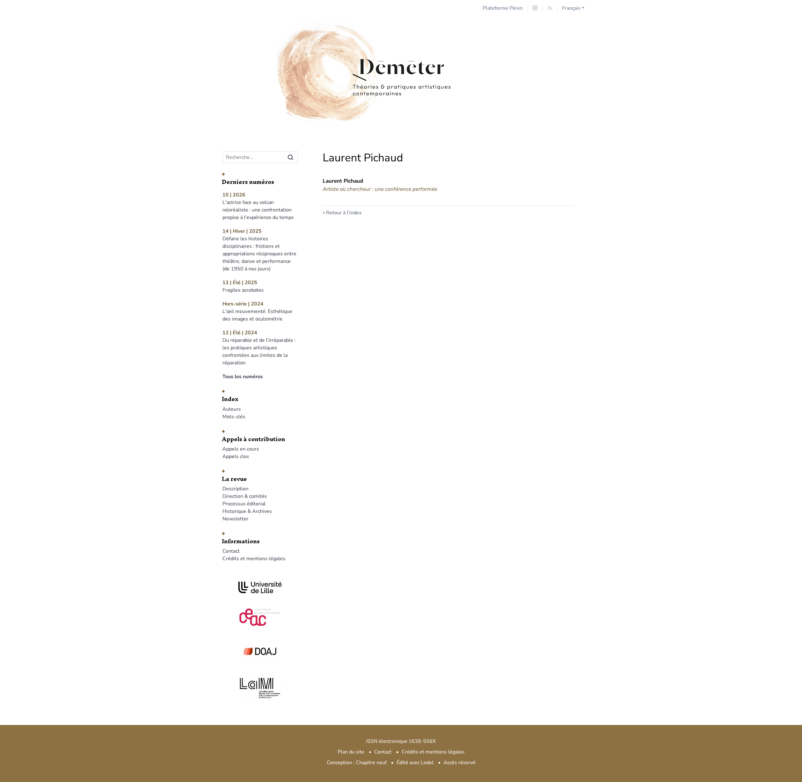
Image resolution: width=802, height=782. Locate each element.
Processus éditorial (244, 503)
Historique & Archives (247, 511)
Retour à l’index (344, 212)
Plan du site (351, 751)
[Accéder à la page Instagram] (535, 8)
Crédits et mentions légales (253, 558)
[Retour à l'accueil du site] (401, 57)
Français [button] (571, 8)
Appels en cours (240, 449)
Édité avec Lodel (415, 762)
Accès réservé (460, 762)
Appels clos (235, 456)
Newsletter (235, 518)
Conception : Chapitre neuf (357, 762)
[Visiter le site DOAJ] (260, 651)
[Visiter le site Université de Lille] (260, 587)
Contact (231, 551)
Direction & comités (244, 496)
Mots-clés (233, 416)
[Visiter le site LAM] (260, 688)
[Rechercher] (290, 157)
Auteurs (231, 409)
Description (235, 488)
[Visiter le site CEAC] (260, 616)
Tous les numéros (242, 376)
